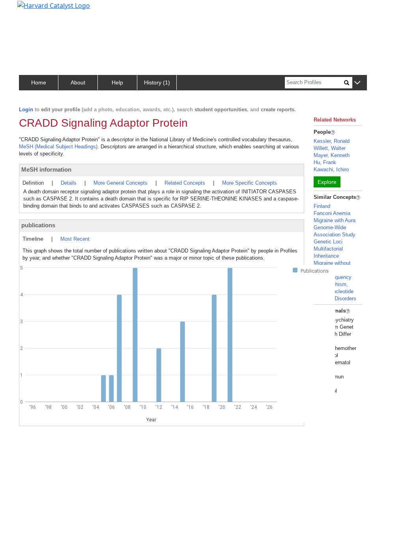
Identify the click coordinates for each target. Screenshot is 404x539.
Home (38, 82)
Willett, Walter (330, 148)
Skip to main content (33, 9)
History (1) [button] (157, 82)
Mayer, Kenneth (332, 155)
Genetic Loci (328, 242)
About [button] (78, 82)
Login (26, 109)
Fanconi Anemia (332, 213)
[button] (357, 83)
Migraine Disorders (335, 298)
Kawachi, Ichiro (331, 169)
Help (117, 82)
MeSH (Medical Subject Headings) (58, 147)
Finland (322, 206)
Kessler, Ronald (332, 141)
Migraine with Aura (334, 220)
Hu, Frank (325, 162)
